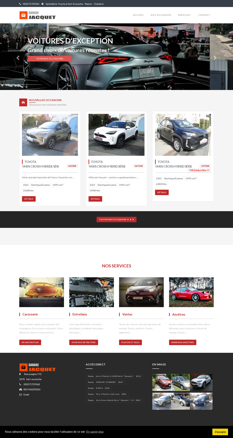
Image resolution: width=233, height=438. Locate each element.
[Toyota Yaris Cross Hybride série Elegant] (163, 400)
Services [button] (184, 15)
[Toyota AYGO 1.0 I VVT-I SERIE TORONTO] (201, 400)
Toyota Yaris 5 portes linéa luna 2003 (107, 394)
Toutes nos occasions (113, 219)
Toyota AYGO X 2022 (99, 388)
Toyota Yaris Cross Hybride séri (40, 164)
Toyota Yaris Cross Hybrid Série (107, 164)
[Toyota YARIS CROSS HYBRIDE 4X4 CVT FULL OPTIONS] (201, 382)
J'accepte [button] (220, 432)
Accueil (138, 15)
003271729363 (31, 3)
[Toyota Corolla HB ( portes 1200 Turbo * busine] (182, 400)
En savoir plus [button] (95, 431)
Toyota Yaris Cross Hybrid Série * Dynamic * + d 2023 (114, 400)
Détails (28, 199)
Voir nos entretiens (84, 342)
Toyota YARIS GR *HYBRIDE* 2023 (105, 382)
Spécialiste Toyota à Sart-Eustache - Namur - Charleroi (74, 3)
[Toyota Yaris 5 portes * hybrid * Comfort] (163, 382)
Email (26, 394)
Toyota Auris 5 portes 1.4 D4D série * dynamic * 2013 (114, 376)
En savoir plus (30, 342)
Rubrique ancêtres (182, 342)
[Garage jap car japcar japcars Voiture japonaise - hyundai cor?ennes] (39, 367)
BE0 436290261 (32, 389)
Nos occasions (161, 15)
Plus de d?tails (130, 342)
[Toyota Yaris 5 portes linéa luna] (182, 382)
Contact (204, 15)
